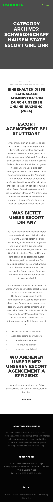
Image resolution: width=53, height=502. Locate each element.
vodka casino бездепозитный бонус (26, 463)
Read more (26, 399)
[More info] (42, 5)
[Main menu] (47, 5)
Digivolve (26, 498)
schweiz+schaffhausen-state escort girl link (26, 84)
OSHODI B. (13, 5)
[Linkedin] (24, 487)
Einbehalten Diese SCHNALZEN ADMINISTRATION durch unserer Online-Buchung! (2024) (26, 100)
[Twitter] (29, 487)
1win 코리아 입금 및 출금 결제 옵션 (26, 473)
